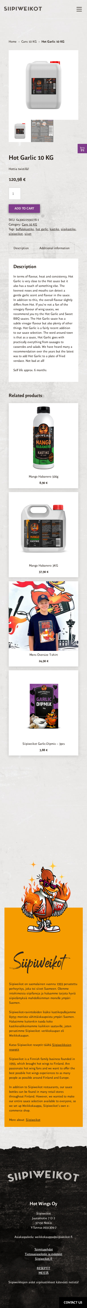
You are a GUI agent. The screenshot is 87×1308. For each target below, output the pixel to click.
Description (21, 248)
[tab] (21, 248)
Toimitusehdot (43, 1249)
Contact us (73, 1302)
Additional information (54, 248)
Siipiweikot (33, 1120)
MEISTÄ (44, 1273)
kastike (54, 229)
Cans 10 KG (29, 41)
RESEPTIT (43, 1268)
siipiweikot (16, 234)
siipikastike (68, 229)
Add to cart (24, 208)
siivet (28, 234)
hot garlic (42, 229)
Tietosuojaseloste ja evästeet (43, 1254)
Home (13, 41)
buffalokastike (25, 229)
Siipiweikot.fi (43, 1259)
